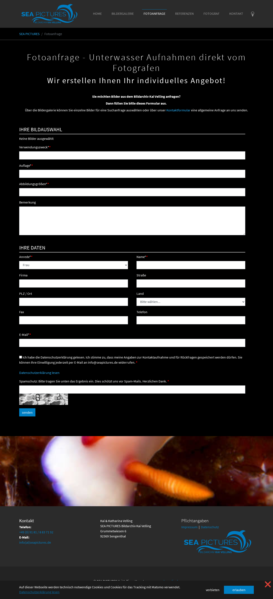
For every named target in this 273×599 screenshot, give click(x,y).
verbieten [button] (212, 590)
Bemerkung (27, 202)
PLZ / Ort (25, 293)
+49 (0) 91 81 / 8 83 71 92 (36, 532)
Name (141, 257)
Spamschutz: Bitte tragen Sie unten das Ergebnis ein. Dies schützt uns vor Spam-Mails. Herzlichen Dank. (93, 381)
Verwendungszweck (34, 147)
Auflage (25, 165)
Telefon (141, 312)
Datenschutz (210, 527)
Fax (21, 312)
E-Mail (24, 334)
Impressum (189, 527)
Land (140, 293)
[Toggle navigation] (252, 14)
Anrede (25, 257)
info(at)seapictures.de (35, 542)
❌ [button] (267, 584)
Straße (141, 275)
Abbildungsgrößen (33, 184)
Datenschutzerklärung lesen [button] (39, 592)
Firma (23, 275)
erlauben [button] (238, 590)
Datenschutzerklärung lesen (39, 372)
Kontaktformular (178, 110)
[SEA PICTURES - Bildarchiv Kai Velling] (49, 14)
